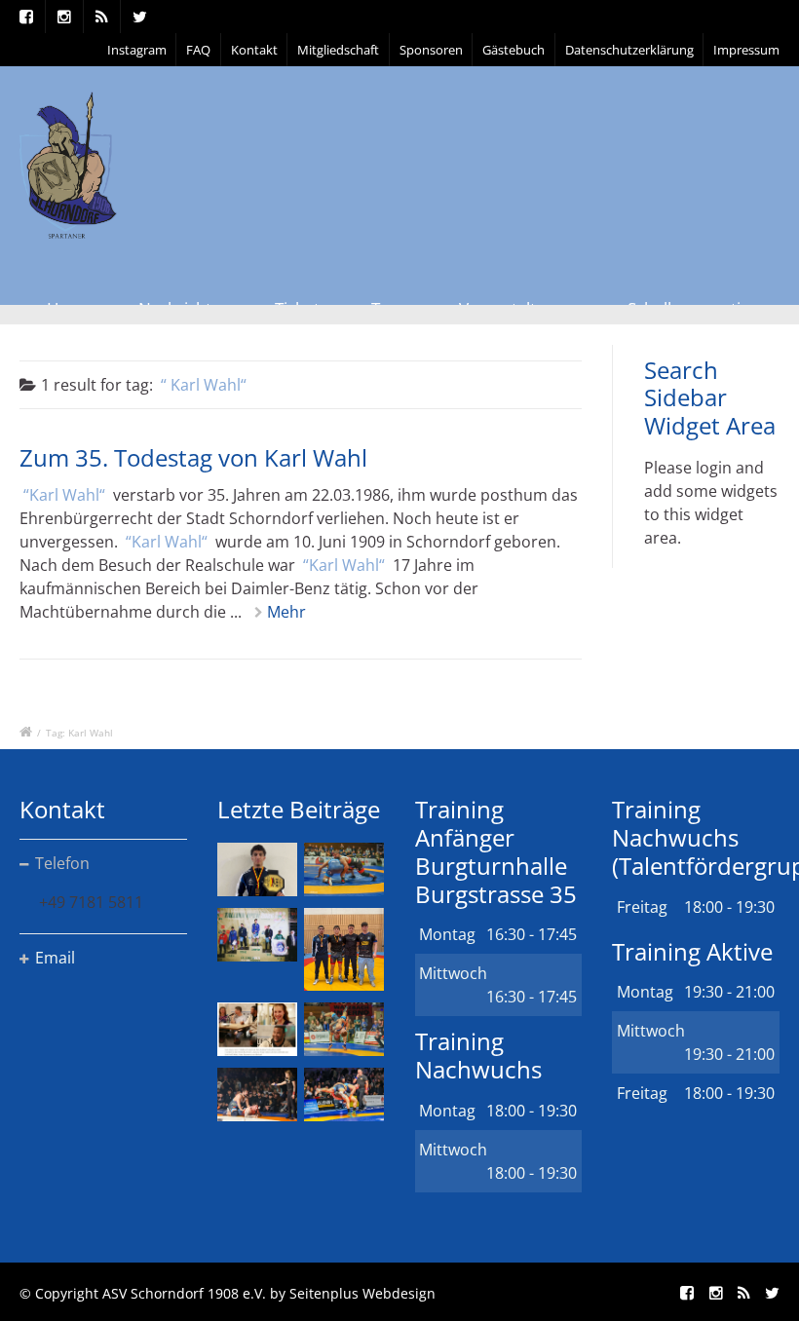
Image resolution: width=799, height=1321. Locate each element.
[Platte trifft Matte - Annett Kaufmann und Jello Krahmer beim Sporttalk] (257, 1029)
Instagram (137, 49)
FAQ (198, 49)
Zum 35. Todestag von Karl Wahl (193, 457)
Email (55, 957)
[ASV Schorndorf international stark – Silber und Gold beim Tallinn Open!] (257, 935)
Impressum (746, 49)
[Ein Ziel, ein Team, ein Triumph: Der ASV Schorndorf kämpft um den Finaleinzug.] (344, 1094)
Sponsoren (431, 49)
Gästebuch (513, 49)
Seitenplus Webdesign (362, 1293)
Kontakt (254, 49)
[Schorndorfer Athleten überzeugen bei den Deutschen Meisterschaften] (257, 869)
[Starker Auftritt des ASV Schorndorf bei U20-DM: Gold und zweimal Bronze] (344, 949)
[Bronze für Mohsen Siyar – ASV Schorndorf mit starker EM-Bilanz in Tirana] (344, 869)
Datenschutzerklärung (629, 49)
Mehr (286, 612)
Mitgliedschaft (338, 49)
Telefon (62, 863)
